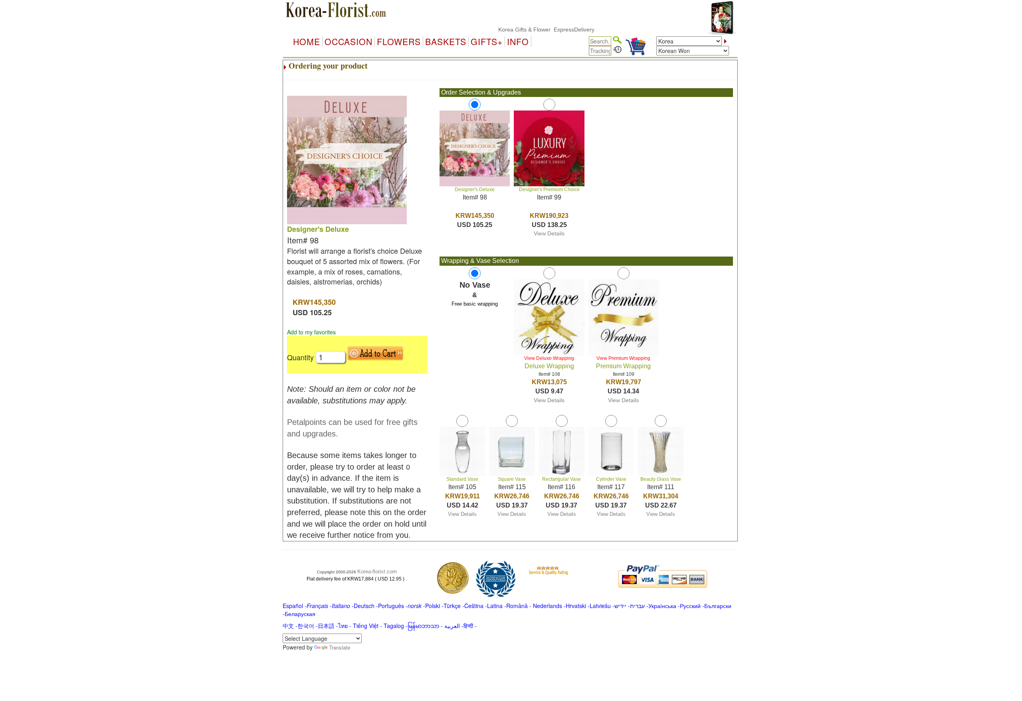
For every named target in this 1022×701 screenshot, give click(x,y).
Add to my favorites (311, 332)
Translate (339, 647)
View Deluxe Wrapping (549, 358)
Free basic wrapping (475, 304)
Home (306, 41)
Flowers (399, 41)
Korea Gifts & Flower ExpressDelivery (529, 29)
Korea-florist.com (377, 572)
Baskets (445, 41)
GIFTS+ (487, 41)
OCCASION (348, 41)
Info (518, 41)
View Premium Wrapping (623, 358)
